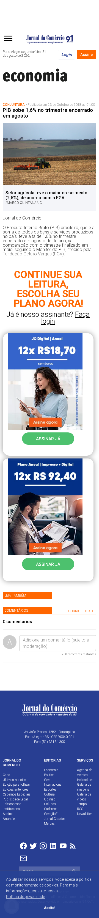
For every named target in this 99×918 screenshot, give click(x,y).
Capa (6, 775)
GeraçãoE (50, 814)
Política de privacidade (25, 896)
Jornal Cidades (54, 819)
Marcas (49, 823)
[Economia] (44, 74)
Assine (86, 54)
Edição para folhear (16, 784)
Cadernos (50, 809)
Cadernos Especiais (17, 794)
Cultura (49, 794)
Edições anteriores (15, 789)
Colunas (50, 804)
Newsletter (84, 814)
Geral (47, 780)
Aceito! (49, 908)
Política (49, 775)
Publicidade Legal (15, 799)
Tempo (82, 804)
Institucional (12, 809)
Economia (51, 770)
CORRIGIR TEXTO (81, 611)
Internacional (53, 784)
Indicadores (85, 780)
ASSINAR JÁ (48, 438)
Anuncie (9, 819)
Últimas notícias (14, 780)
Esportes (50, 789)
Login (66, 54)
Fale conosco (12, 804)
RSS (80, 809)
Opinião (49, 799)
